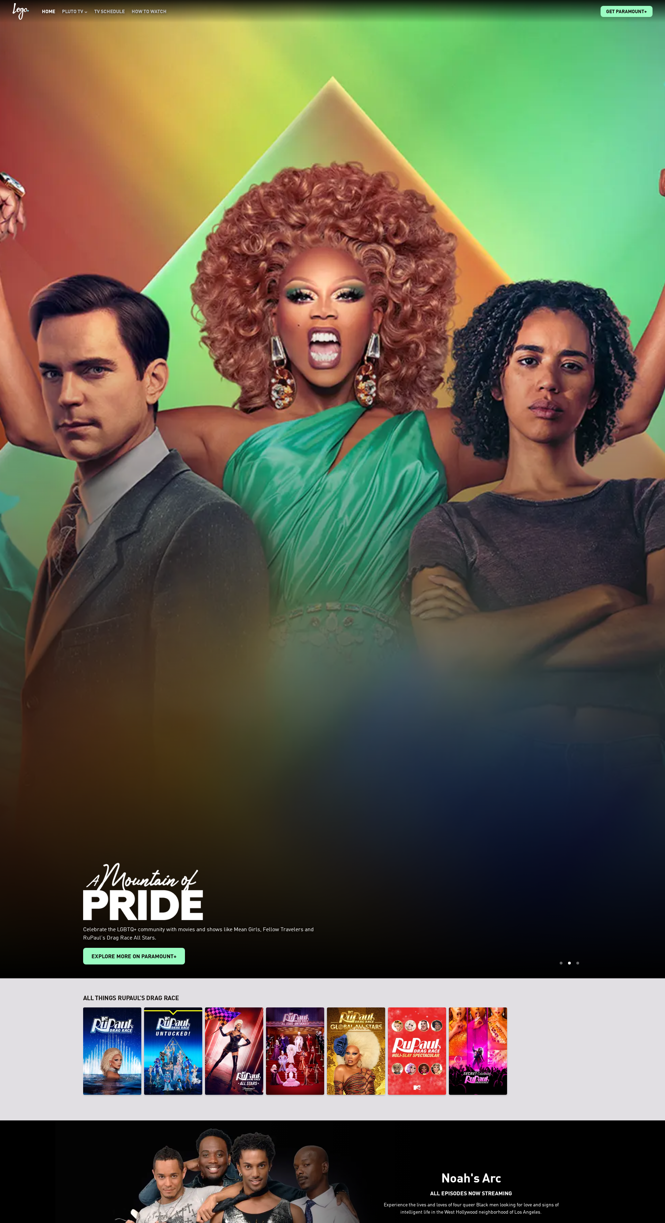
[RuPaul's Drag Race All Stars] (234, 1051)
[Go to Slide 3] (577, 963)
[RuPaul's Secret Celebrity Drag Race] (478, 1051)
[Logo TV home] (20, 11)
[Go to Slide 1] (561, 963)
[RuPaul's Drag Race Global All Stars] (356, 1051)
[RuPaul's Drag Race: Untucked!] (173, 1051)
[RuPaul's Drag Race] (112, 1051)
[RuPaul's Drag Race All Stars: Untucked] (295, 1051)
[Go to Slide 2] (569, 963)
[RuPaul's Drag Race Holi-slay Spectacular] (417, 1051)
